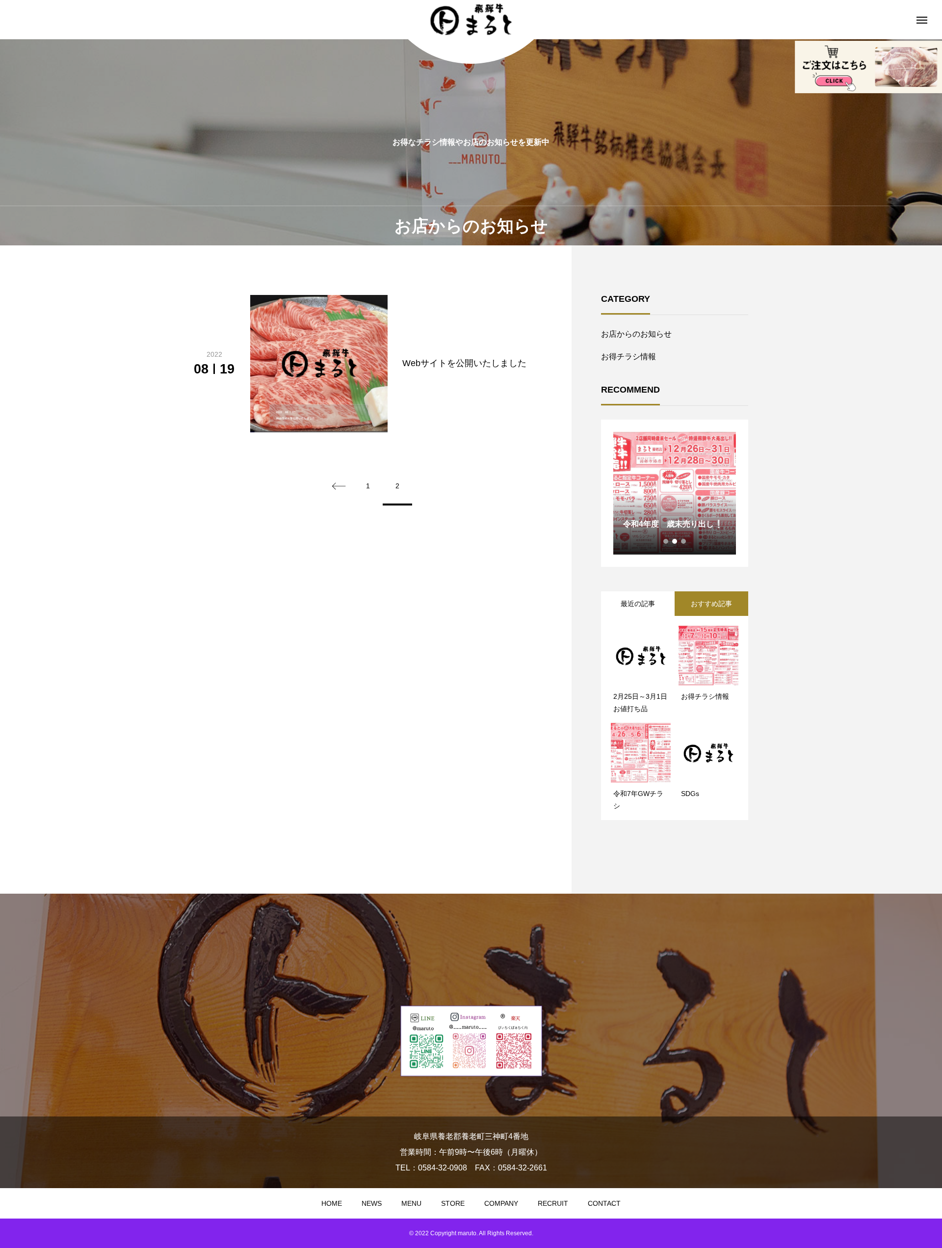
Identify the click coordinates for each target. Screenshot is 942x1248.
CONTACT (604, 1203)
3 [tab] (684, 541)
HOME (331, 1203)
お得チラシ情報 (628, 356)
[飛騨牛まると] (471, 20)
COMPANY (501, 1203)
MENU (411, 1203)
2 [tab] (675, 541)
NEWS (372, 1203)
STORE (453, 1203)
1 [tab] (666, 541)
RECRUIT (553, 1203)
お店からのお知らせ (636, 334)
